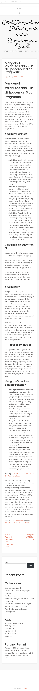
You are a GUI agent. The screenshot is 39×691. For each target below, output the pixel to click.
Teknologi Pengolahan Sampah (16, 609)
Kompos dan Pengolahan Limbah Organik (19, 599)
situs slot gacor (10, 628)
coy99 (13, 648)
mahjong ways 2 (10, 626)
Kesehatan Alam (10, 596)
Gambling (8, 593)
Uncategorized (18, 521)
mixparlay (8, 636)
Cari (6, 562)
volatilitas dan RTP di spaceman (17, 522)
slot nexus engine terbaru (14, 623)
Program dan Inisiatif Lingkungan (16, 606)
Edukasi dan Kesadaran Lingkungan (17, 591)
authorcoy (9, 78)
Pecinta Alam (9, 601)
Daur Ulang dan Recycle (13, 588)
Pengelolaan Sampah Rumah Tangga (18, 604)
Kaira (25, 688)
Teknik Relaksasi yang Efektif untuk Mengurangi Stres (9, 541)
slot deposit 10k (10, 631)
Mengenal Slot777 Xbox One (29, 537)
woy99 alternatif (10, 634)
